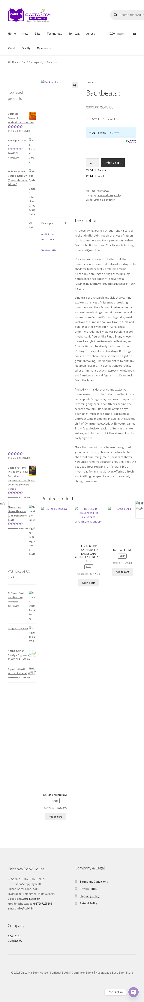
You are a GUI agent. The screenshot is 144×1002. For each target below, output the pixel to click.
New (25, 33)
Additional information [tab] (49, 236)
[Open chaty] (133, 990)
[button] (75, 85)
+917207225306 (42, 903)
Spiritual (74, 33)
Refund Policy (88, 903)
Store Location (30, 898)
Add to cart (113, 162)
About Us (14, 936)
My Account (44, 48)
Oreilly (26, 48)
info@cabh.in (25, 908)
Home (12, 33)
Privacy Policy (88, 888)
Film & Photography (33, 62)
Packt (11, 48)
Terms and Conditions (94, 881)
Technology (54, 33)
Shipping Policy (90, 896)
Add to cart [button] (55, 816)
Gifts (37, 33)
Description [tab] (48, 223)
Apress (90, 33)
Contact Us (15, 940)
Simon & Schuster (104, 199)
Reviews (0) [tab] (48, 250)
